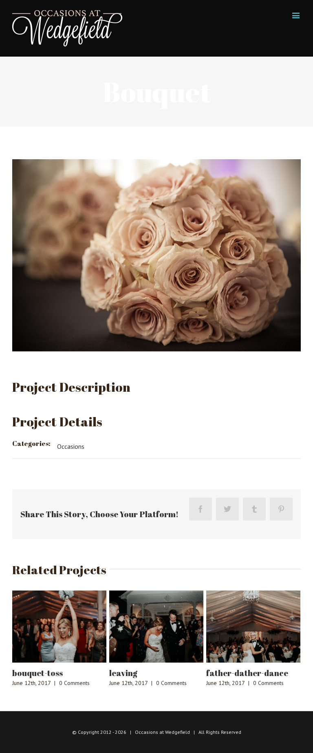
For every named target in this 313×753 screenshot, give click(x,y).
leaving (51, 672)
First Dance (253, 672)
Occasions (70, 446)
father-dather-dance (175, 672)
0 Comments (99, 683)
